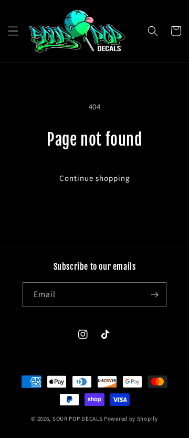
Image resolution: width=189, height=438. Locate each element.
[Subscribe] (154, 294)
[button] (13, 31)
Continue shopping (94, 178)
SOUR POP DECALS (77, 418)
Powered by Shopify (131, 418)
